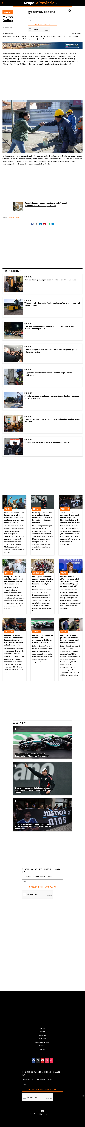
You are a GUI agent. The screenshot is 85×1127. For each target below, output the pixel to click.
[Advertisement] (43, 81)
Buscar (42, 1028)
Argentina (65, 509)
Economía (8, 573)
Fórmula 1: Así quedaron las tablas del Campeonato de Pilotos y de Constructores (42, 639)
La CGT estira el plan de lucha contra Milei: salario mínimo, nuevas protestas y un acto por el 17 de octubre (14, 517)
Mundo (42, 1049)
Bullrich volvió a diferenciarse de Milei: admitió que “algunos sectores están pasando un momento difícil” (70, 581)
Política (8, 509)
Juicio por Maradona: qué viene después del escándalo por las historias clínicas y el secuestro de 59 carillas (70, 517)
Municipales (9, 12)
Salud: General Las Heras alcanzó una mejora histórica (47, 442)
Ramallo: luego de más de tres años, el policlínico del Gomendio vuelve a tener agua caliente (46, 204)
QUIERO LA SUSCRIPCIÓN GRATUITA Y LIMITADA (42, 887)
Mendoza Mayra (14, 217)
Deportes (36, 509)
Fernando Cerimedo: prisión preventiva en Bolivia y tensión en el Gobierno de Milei (69, 639)
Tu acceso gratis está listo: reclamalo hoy (41, 871)
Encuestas (9, 632)
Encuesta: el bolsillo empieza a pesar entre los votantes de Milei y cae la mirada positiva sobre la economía (13, 640)
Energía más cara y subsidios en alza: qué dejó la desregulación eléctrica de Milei (13, 580)
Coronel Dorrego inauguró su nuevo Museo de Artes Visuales (50, 280)
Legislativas (38, 573)
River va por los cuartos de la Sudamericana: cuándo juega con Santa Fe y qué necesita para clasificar (42, 517)
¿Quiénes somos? (42, 1035)
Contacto (42, 1039)
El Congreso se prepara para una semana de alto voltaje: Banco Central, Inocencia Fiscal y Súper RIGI (42, 581)
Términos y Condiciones (42, 1042)
